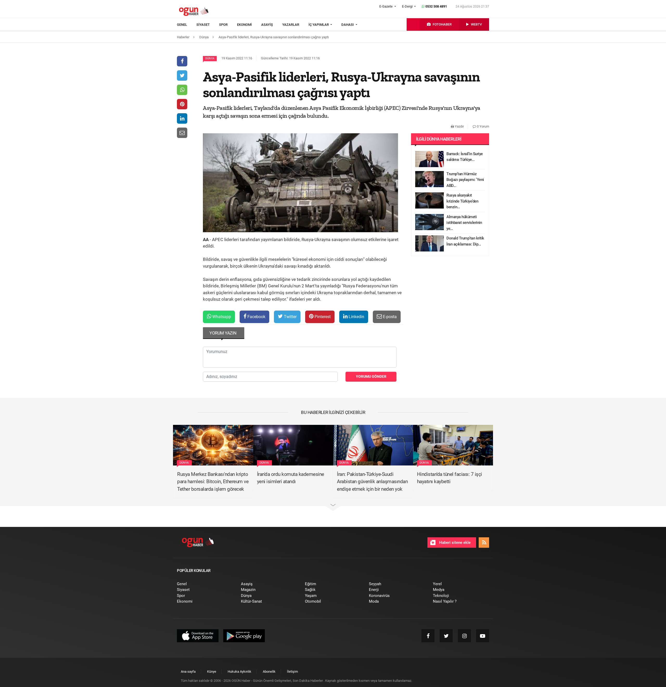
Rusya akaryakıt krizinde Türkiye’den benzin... (462, 201)
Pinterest (322, 316)
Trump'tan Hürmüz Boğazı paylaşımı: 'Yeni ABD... (465, 180)
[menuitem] (186, 24)
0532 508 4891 (436, 6)
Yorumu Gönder (371, 376)
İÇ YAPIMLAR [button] (319, 25)
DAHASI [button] (348, 25)
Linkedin (356, 316)
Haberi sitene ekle (454, 542)
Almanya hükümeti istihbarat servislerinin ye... (464, 223)
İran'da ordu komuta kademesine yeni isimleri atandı (290, 478)
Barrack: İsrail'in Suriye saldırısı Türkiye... (464, 157)
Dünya (209, 58)
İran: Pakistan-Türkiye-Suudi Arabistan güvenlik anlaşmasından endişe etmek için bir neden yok (372, 481)
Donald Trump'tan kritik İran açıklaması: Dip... (465, 241)
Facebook (255, 316)
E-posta (389, 316)
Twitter (290, 316)
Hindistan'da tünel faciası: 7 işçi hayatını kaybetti (449, 478)
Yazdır (459, 126)
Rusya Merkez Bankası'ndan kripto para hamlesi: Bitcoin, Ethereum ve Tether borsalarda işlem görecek (212, 481)
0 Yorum (482, 126)
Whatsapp (221, 316)
